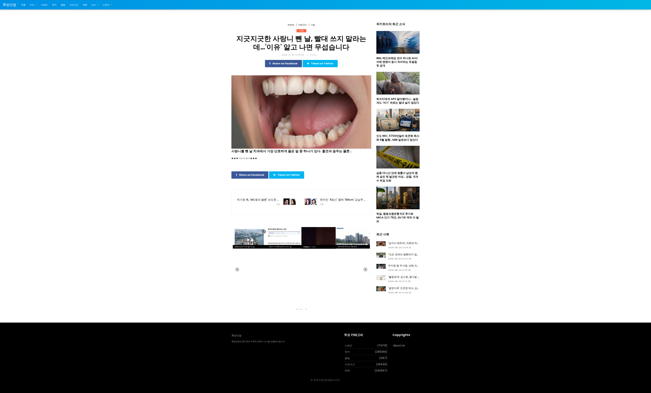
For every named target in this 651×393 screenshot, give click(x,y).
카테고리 (302, 24)
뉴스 (93, 4)
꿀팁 (63, 4)
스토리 (44, 4)
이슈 (32, 4)
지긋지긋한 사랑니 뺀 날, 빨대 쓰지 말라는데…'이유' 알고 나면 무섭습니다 (301, 43)
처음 (23, 4)
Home (291, 24)
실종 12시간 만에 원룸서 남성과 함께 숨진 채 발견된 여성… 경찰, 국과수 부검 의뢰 (397, 177)
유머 (54, 4)
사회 (313, 24)
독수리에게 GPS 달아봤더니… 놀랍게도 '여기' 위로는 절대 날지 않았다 (397, 101)
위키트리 (313, 55)
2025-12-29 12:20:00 (293, 55)
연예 (85, 4)
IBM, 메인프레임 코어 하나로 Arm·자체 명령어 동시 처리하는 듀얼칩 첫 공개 (397, 62)
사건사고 (74, 4)
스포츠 (106, 4)
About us (399, 345)
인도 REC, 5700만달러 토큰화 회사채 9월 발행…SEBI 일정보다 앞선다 (397, 138)
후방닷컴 (9, 4)
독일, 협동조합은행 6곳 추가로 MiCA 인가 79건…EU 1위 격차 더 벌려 (397, 217)
